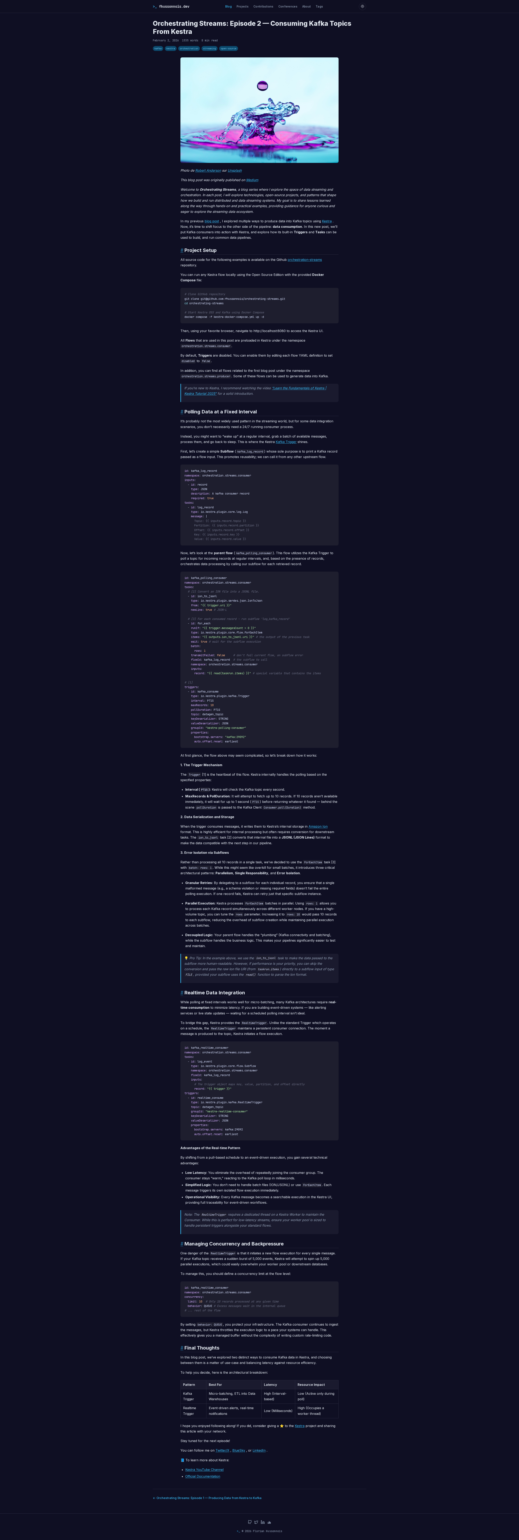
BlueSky (238, 1450)
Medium (252, 180)
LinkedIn (259, 1450)
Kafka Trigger (286, 442)
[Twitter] (256, 1523)
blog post (212, 221)
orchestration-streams (305, 260)
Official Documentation (202, 1476)
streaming (209, 48)
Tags (319, 6)
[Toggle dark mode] (362, 6)
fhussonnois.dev (171, 6)
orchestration (189, 48)
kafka (158, 48)
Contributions (263, 6)
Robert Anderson (208, 170)
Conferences (287, 6)
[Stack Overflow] (269, 1523)
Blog (228, 6)
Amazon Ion (318, 826)
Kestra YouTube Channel (204, 1470)
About (306, 6)
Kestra (327, 221)
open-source (228, 48)
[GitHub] (250, 1523)
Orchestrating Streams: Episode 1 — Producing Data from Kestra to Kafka (209, 1498)
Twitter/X (222, 1450)
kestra (170, 48)
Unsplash (235, 170)
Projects (243, 6)
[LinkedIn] (263, 1523)
